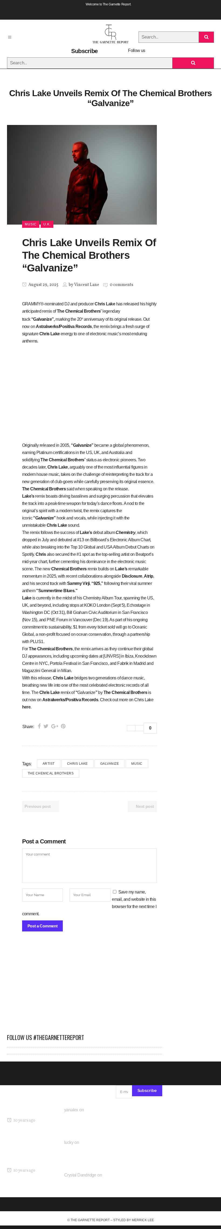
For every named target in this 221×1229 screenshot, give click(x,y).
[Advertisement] (84, 985)
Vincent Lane (86, 285)
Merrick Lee (143, 1220)
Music (137, 764)
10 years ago (24, 1120)
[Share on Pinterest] (63, 726)
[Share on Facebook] (39, 726)
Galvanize (109, 764)
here (26, 707)
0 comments (121, 285)
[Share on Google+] (54, 726)
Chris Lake (105, 304)
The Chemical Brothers (51, 773)
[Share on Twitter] (46, 726)
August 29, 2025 (42, 285)
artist (49, 764)
